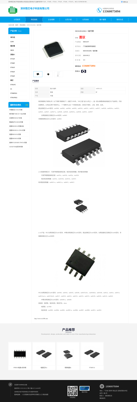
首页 (16, 25)
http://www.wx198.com (41, 318)
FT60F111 (92, 367)
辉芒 (11, 80)
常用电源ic (68, 367)
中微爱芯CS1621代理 (15, 110)
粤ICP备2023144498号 (34, 388)
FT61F (12, 67)
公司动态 (85, 19)
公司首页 (17, 19)
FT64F (12, 76)
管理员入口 (38, 394)
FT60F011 (13, 93)
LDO (12, 41)
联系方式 (120, 19)
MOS (12, 50)
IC (11, 89)
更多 (26, 105)
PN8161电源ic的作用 (20, 367)
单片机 (12, 37)
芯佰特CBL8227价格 (15, 118)
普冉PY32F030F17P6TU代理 (18, 142)
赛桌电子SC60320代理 (16, 122)
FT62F (12, 72)
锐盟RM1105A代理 (15, 134)
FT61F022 (13, 97)
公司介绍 (68, 19)
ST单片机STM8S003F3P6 (116, 367)
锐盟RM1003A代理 (15, 138)
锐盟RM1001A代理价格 (16, 126)
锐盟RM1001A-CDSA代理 (17, 130)
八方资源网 (25, 394)
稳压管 (12, 46)
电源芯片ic (44, 367)
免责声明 (32, 394)
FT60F (12, 63)
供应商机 (34, 19)
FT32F (12, 59)
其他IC (12, 54)
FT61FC (13, 84)
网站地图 (45, 394)
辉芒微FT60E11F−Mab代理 (17, 114)
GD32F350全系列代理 (16, 146)
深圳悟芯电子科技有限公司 (22, 391)
